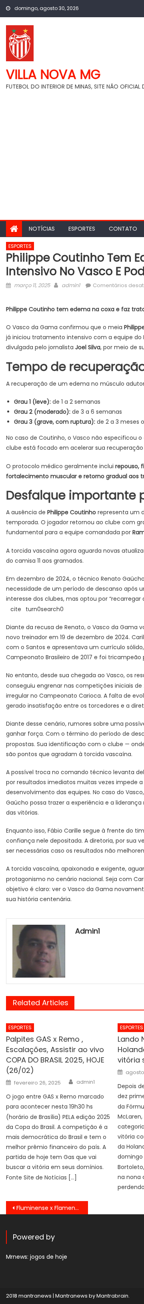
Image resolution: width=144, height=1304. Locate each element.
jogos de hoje (48, 1257)
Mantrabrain (112, 1296)
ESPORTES (81, 229)
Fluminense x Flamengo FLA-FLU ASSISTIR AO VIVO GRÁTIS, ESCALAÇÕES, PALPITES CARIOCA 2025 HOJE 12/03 (52, 1208)
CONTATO (123, 229)
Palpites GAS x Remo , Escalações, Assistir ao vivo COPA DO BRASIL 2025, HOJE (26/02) (55, 1054)
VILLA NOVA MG (53, 74)
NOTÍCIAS (42, 229)
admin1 (71, 285)
